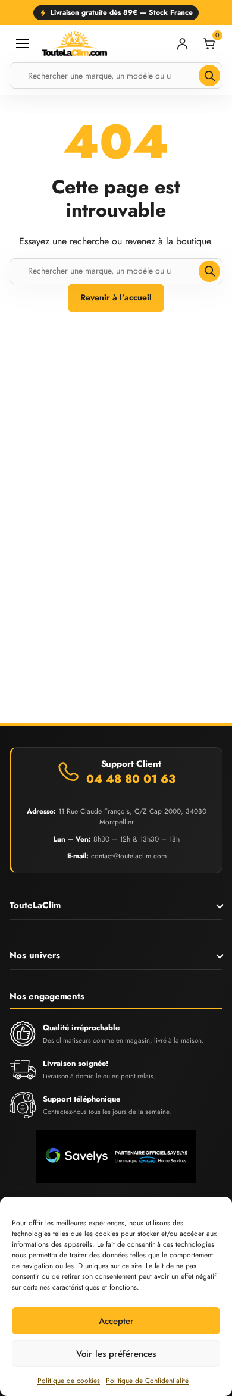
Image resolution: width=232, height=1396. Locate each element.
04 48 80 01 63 (130, 779)
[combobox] (116, 75)
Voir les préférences (116, 1353)
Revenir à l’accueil (116, 297)
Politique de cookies (68, 1380)
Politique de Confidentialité (147, 1380)
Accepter (116, 1321)
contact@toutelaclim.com (129, 856)
